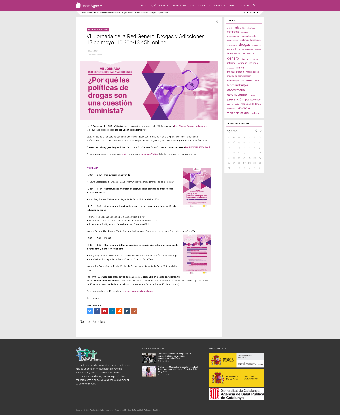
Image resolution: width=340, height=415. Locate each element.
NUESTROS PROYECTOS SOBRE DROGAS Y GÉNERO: (101, 13)
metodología (233, 80)
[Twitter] (90, 311)
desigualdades (232, 45)
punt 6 (230, 104)
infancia (255, 59)
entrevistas (247, 49)
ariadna (240, 27)
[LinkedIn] (112, 311)
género (233, 58)
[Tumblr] (127, 311)
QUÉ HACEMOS (179, 5)
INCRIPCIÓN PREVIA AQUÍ (197, 147)
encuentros (233, 49)
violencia (244, 108)
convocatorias (232, 40)
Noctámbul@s (237, 85)
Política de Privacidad (134, 410)
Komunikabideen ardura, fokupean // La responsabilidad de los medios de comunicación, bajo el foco (174, 356)
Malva (97, 30)
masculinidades (235, 71)
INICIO (144, 5)
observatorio (236, 90)
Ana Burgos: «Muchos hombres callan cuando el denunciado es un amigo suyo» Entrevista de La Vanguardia (178, 369)
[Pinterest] (104, 311)
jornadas (242, 63)
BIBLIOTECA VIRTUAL (200, 5)
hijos (248, 59)
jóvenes (253, 63)
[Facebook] (97, 311)
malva (240, 67)
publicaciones (253, 99)
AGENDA (218, 5)
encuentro (256, 45)
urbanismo (231, 109)
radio (237, 104)
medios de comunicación (239, 76)
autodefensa (251, 28)
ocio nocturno (237, 94)
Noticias (104, 30)
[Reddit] (119, 311)
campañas (233, 31)
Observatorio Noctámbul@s (145, 13)
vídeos (255, 113)
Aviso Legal (119, 410)
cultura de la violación (250, 40)
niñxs (257, 81)
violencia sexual (238, 113)
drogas (244, 44)
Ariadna (90, 30)
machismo (230, 68)
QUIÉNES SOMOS (159, 5)
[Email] (134, 311)
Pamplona (252, 95)
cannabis (244, 32)
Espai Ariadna (163, 13)
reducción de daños (251, 104)
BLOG (231, 5)
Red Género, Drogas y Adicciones (190, 126)
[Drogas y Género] (89, 8)
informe (231, 63)
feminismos (233, 53)
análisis (229, 28)
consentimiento (248, 36)
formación (248, 53)
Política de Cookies (152, 410)
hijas (243, 59)
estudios (258, 50)
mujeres (247, 80)
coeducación (233, 36)
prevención (235, 99)
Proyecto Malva (127, 13)
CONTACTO (243, 5)
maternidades (252, 72)
